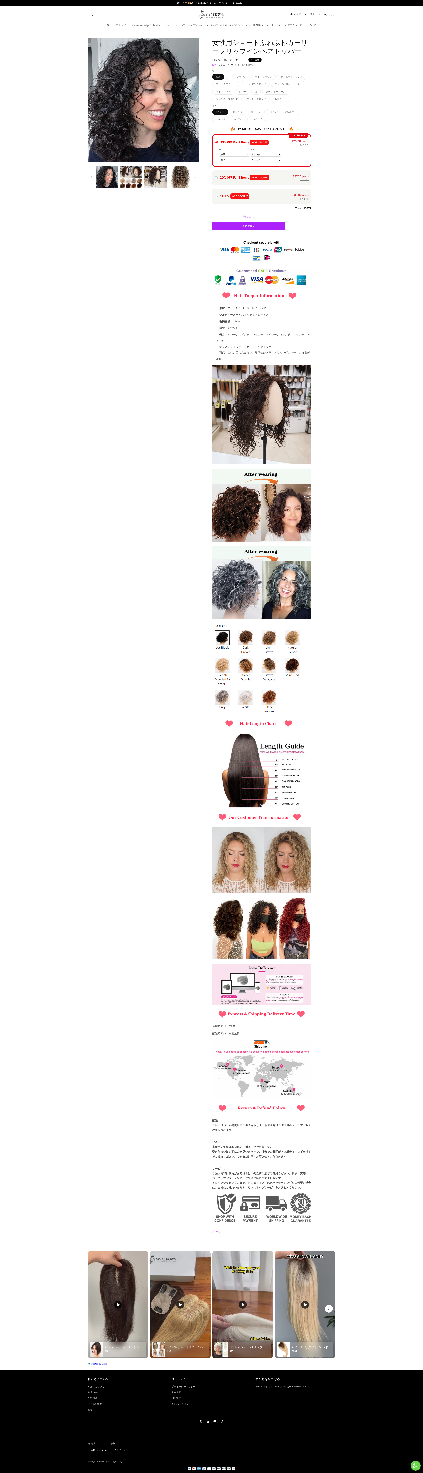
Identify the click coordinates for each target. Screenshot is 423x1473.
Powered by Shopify (113, 1462)
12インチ (257, 112)
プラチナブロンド (258, 99)
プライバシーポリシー (184, 1386)
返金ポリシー (179, 1392)
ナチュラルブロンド (293, 77)
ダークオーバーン (277, 92)
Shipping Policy (180, 1404)
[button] (91, 14)
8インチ (221, 112)
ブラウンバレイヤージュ (289, 85)
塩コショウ (282, 99)
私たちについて (96, 1386)
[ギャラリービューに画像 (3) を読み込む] (155, 177)
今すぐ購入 (248, 226)
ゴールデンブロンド (256, 85)
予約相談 (92, 1398)
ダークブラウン (239, 77)
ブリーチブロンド (227, 85)
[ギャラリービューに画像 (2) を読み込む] (131, 177)
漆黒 (219, 77)
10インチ (239, 112)
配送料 (215, 65)
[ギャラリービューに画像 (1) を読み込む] (107, 177)
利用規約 (176, 1398)
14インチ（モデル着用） (284, 112)
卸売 (90, 1409)
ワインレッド (224, 92)
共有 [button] (218, 1231)
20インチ (258, 120)
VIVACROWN (99, 1462)
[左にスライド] (91, 177)
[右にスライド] (195, 177)
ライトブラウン (264, 77)
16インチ (222, 120)
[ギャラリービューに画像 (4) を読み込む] (179, 177)
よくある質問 (95, 1404)
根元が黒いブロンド (228, 99)
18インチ (240, 120)
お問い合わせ (95, 1392)
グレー (244, 92)
